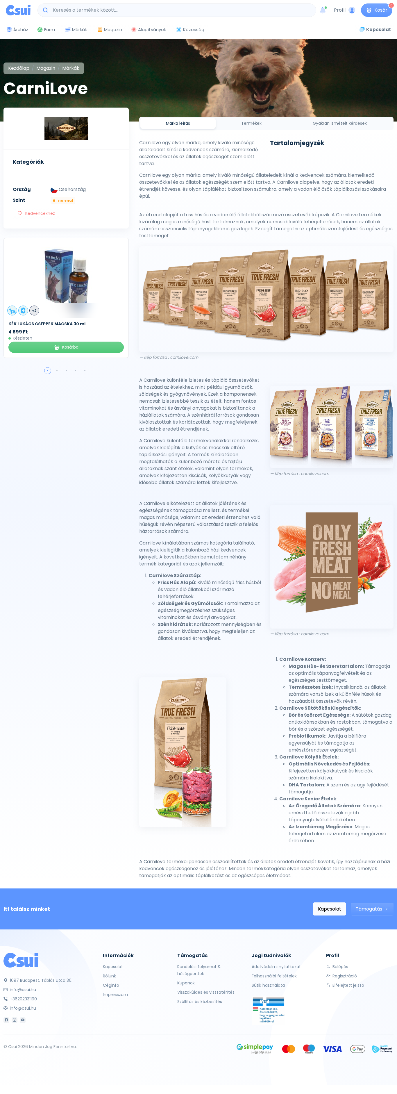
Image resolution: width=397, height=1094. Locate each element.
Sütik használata (268, 985)
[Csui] (20, 959)
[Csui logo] (18, 10)
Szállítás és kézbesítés (199, 1001)
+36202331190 (23, 999)
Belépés (339, 967)
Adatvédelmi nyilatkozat (276, 967)
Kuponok (186, 983)
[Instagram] (14, 1020)
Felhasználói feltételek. (275, 976)
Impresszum (115, 994)
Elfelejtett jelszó (347, 985)
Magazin (113, 29)
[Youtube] (23, 1020)
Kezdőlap (18, 68)
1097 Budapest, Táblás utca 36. (40, 980)
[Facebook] (6, 1020)
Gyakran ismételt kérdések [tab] (340, 123)
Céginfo (111, 985)
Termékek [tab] (251, 123)
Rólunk (109, 976)
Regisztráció (344, 976)
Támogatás (369, 909)
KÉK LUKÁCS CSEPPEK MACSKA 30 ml (46, 324)
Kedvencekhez (39, 213)
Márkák (79, 29)
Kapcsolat (329, 909)
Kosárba (70, 347)
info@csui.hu (22, 990)
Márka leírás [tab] (178, 123)
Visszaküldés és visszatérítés (206, 992)
